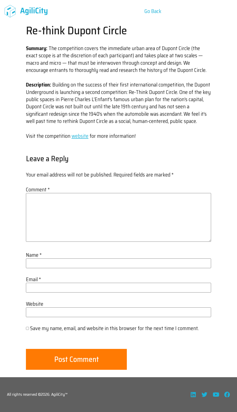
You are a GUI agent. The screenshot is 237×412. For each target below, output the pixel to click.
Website (34, 304)
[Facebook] (227, 394)
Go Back (152, 11)
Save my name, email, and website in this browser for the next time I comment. (114, 328)
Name (34, 255)
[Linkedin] (193, 394)
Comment (38, 189)
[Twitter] (204, 394)
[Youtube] (216, 394)
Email (33, 279)
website (80, 136)
